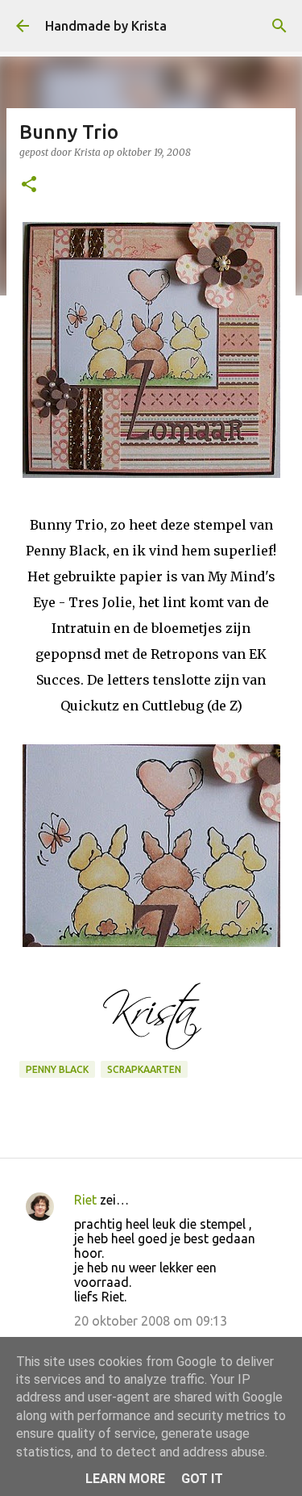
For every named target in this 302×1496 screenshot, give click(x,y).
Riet (85, 1199)
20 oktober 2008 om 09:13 (150, 1321)
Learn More (125, 1478)
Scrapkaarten (144, 1069)
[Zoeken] (279, 25)
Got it (202, 1478)
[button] (29, 185)
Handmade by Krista (106, 26)
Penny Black (57, 1069)
